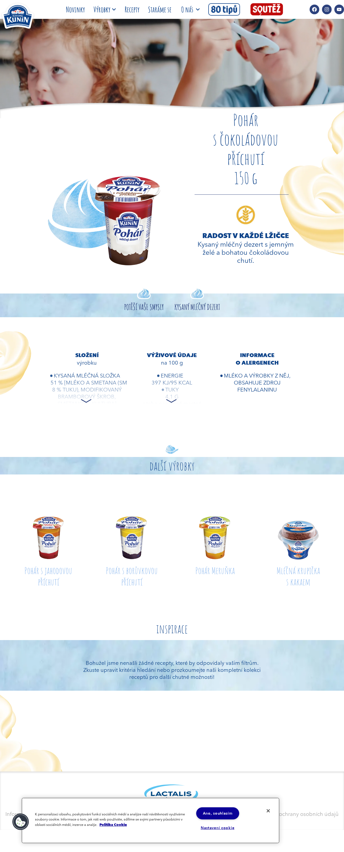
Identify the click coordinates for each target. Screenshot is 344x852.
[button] (20, 821)
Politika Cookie (113, 824)
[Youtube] (339, 9)
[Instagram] (327, 9)
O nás (187, 9)
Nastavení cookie (218, 827)
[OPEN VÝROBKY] (114, 9)
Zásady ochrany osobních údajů (299, 813)
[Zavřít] (268, 811)
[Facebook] (314, 9)
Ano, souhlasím (217, 813)
